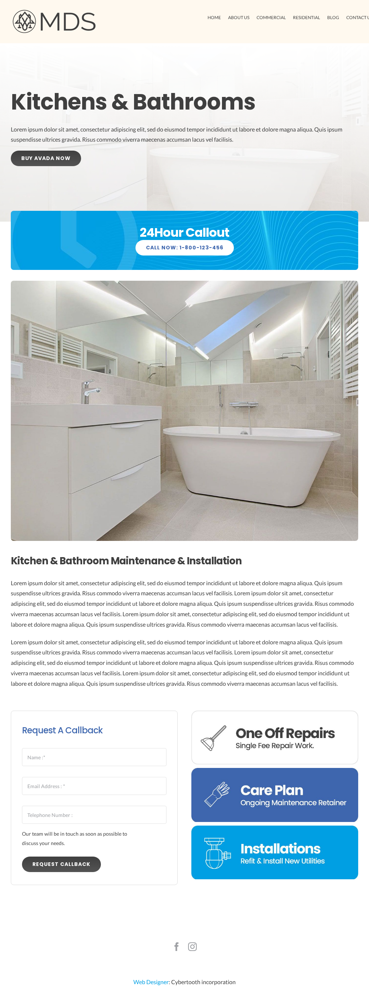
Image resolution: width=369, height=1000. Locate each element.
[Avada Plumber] (54, 11)
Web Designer (151, 981)
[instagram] (192, 946)
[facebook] (176, 946)
